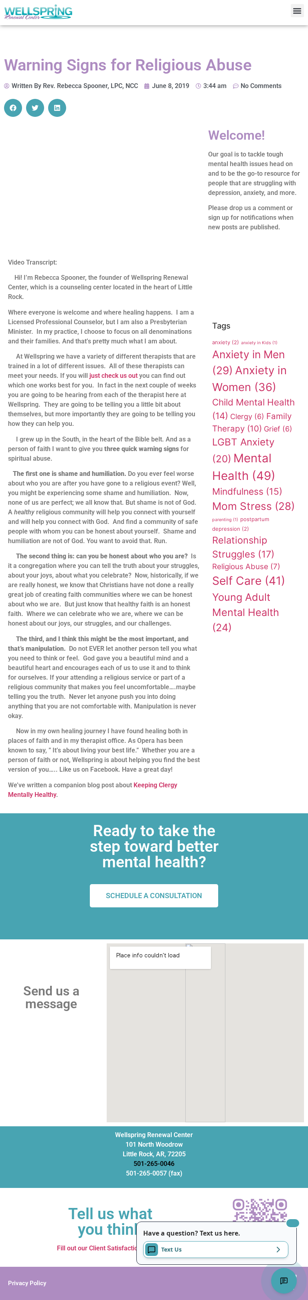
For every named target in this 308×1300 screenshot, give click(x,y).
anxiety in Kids (259, 342)
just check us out (113, 375)
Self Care (248, 581)
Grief (278, 429)
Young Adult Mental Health (245, 612)
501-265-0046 (154, 1164)
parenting (225, 519)
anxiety (225, 342)
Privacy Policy (27, 1283)
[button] (297, 10)
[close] (293, 1223)
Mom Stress (253, 506)
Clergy (247, 416)
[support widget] (284, 1281)
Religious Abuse (246, 566)
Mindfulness (247, 491)
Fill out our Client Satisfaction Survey (110, 1248)
